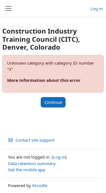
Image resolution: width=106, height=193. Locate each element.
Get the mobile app (26, 169)
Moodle (39, 185)
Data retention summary (32, 163)
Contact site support (35, 140)
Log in (96, 8)
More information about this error (44, 80)
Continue (53, 102)
